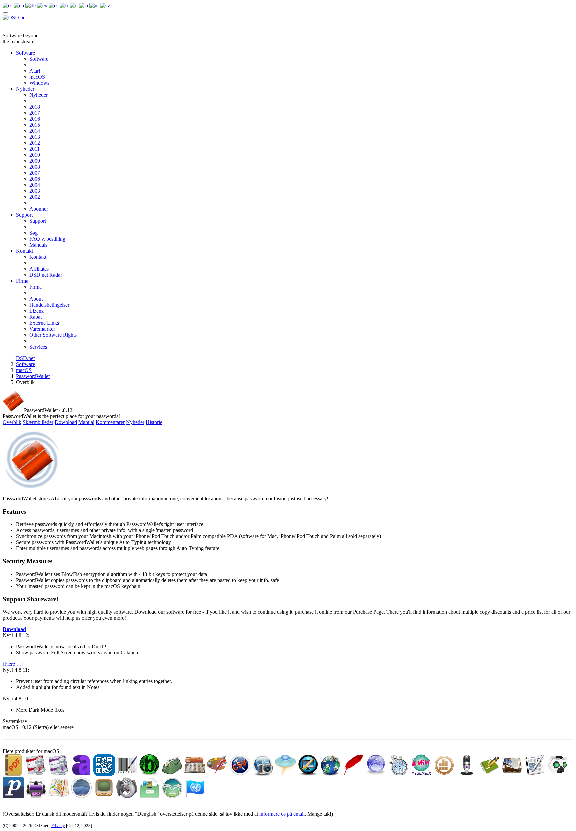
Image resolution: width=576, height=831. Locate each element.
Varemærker (42, 329)
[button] (14, 629)
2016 (34, 119)
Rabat (35, 317)
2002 (34, 197)
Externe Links (44, 323)
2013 (34, 137)
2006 (34, 179)
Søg (33, 233)
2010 (34, 155)
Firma (22, 281)
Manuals (38, 245)
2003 (34, 191)
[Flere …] (13, 664)
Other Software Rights (53, 335)
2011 (34, 149)
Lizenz (36, 311)
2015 (34, 125)
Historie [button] (154, 422)
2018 (34, 107)
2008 (34, 167)
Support (24, 215)
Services (38, 347)
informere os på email (282, 814)
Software (25, 53)
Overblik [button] (12, 422)
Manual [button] (86, 422)
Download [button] (66, 422)
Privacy (58, 825)
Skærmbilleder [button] (38, 422)
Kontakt (24, 251)
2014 (34, 131)
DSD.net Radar (45, 275)
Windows (39, 83)
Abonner (38, 209)
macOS (37, 77)
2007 (34, 173)
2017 (34, 113)
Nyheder (25, 89)
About (36, 299)
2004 (34, 185)
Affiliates (39, 269)
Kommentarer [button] (110, 422)
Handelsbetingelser (49, 305)
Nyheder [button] (135, 422)
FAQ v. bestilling (47, 239)
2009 (34, 161)
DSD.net (25, 358)
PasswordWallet (33, 376)
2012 (34, 143)
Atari (34, 71)
